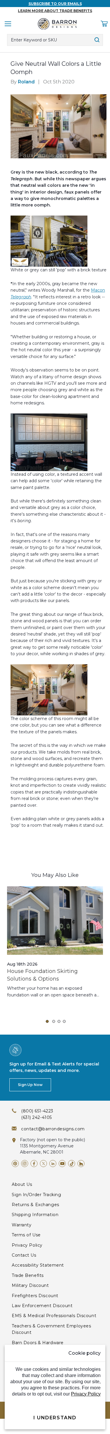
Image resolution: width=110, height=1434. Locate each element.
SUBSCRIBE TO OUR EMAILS (55, 3)
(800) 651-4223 (37, 1111)
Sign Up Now (30, 1084)
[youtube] (62, 1163)
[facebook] (34, 1163)
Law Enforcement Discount (42, 1305)
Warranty (21, 1225)
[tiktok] (71, 1163)
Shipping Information (35, 1214)
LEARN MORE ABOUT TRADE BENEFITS (55, 11)
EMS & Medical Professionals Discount (54, 1315)
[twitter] (43, 1163)
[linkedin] (52, 1163)
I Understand (55, 1417)
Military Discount (30, 1285)
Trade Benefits (28, 1275)
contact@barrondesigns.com (53, 1129)
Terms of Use (26, 1235)
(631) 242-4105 (36, 1117)
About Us (22, 1184)
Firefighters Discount (35, 1295)
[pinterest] (15, 1163)
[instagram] (24, 1163)
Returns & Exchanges (35, 1204)
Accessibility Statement (38, 1265)
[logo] (57, 23)
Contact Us (24, 1255)
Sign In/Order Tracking (36, 1194)
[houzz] (80, 1163)
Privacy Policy (27, 1245)
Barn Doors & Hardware (38, 1342)
